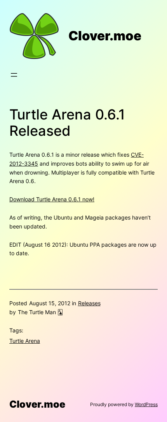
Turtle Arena (24, 340)
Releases (89, 303)
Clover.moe (104, 35)
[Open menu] (14, 75)
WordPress (146, 404)
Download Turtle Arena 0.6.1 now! (51, 199)
